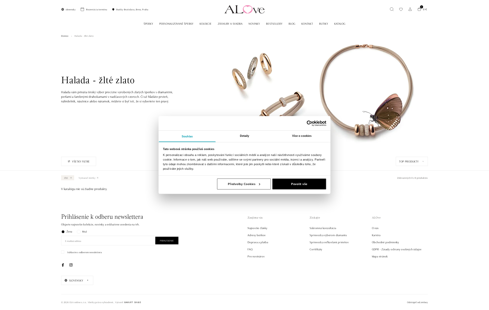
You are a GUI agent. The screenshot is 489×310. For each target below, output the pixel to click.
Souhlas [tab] (187, 136)
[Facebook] (63, 265)
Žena (69, 231)
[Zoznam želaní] (401, 9)
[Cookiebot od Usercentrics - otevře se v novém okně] (309, 123)
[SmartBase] (132, 302)
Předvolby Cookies (242, 183)
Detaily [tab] (244, 135)
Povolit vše (299, 183)
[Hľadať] (392, 9)
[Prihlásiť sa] (410, 9)
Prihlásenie (167, 240)
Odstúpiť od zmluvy (417, 302)
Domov (65, 35)
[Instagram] (71, 265)
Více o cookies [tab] (302, 135)
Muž (84, 231)
